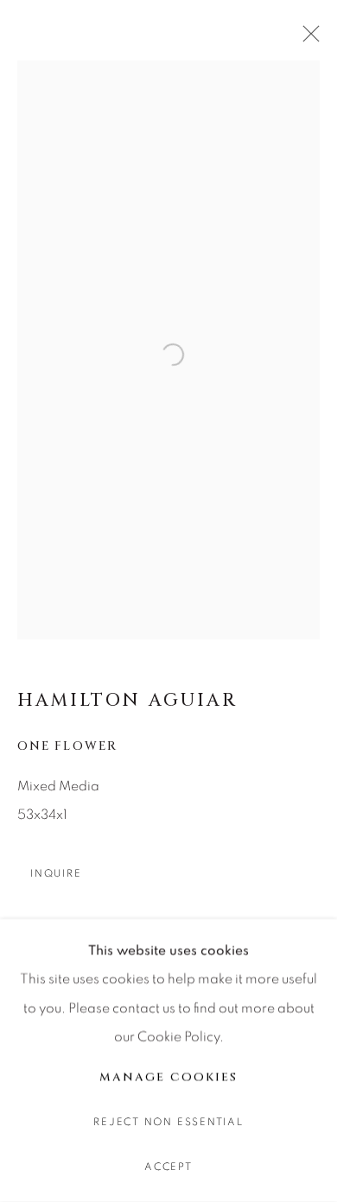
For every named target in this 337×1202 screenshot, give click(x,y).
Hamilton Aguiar (127, 701)
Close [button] (307, 39)
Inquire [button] (55, 873)
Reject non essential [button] (168, 1122)
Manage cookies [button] (168, 1077)
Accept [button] (168, 1167)
